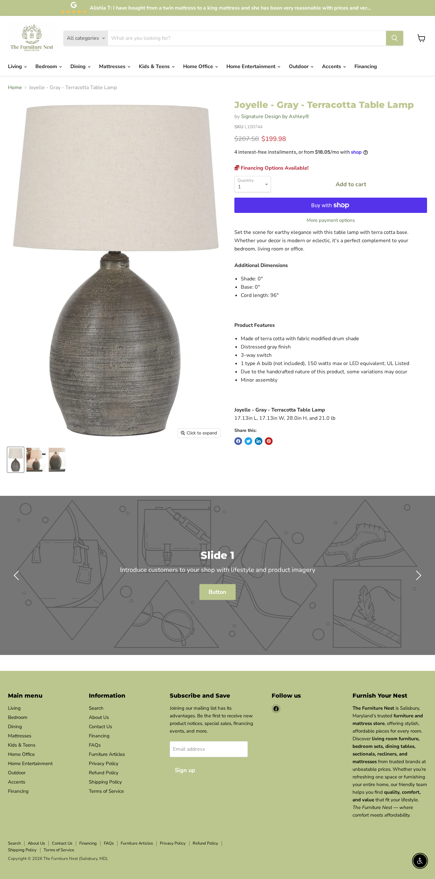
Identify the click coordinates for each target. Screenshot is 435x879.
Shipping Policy (105, 782)
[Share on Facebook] (238, 441)
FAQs (95, 745)
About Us (99, 717)
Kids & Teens (155, 66)
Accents (332, 66)
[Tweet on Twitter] (248, 441)
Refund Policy (103, 773)
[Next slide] (417, 575)
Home (15, 87)
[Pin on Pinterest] (269, 441)
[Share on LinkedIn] (258, 441)
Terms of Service (106, 791)
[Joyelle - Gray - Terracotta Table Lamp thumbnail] (15, 459)
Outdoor (299, 66)
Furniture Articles (107, 754)
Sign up (185, 770)
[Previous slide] (17, 575)
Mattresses (113, 66)
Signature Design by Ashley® (275, 116)
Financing (365, 66)
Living (15, 66)
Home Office (198, 66)
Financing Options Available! (274, 168)
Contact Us (100, 726)
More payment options (331, 220)
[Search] (394, 38)
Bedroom (46, 66)
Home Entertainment (251, 66)
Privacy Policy (103, 763)
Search (96, 708)
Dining (78, 66)
